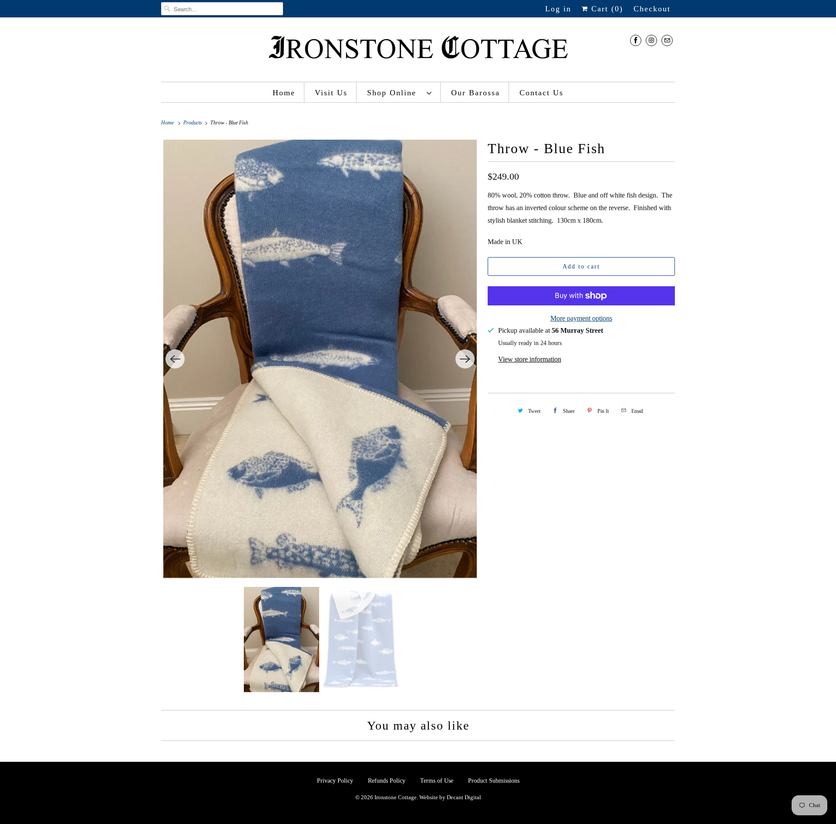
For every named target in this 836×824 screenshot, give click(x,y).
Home (284, 92)
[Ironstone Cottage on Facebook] (635, 40)
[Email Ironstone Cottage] (667, 40)
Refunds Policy (387, 780)
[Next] (465, 358)
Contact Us (541, 92)
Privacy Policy (336, 780)
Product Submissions (493, 780)
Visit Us (331, 92)
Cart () (605, 8)
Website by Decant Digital (450, 797)
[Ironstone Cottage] (418, 51)
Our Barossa (475, 92)
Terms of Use (436, 780)
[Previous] (175, 358)
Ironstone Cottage (395, 797)
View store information (529, 359)
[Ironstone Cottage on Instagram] (651, 40)
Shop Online (394, 92)
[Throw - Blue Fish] (320, 359)
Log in (558, 8)
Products (193, 123)
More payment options (581, 318)
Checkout (652, 8)
